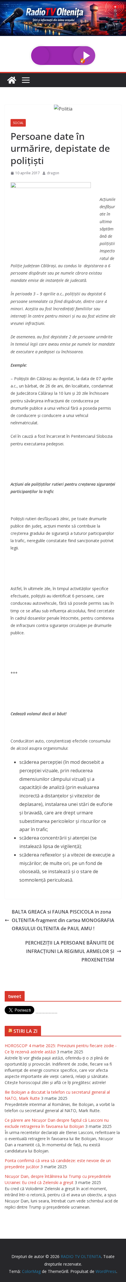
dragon (53, 172)
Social (18, 123)
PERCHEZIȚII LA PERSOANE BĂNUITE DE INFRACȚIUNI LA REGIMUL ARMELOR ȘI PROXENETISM (69, 951)
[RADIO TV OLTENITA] (63, 4)
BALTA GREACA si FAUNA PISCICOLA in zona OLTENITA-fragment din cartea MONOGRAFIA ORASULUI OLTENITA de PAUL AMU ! (63, 920)
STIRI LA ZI (25, 1031)
